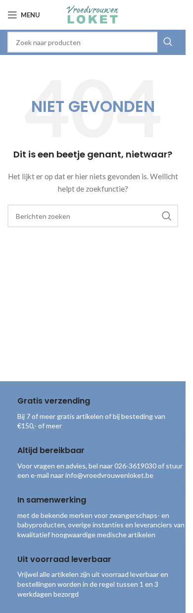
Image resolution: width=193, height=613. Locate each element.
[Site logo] (92, 14)
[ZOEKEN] (167, 42)
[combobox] (92, 42)
